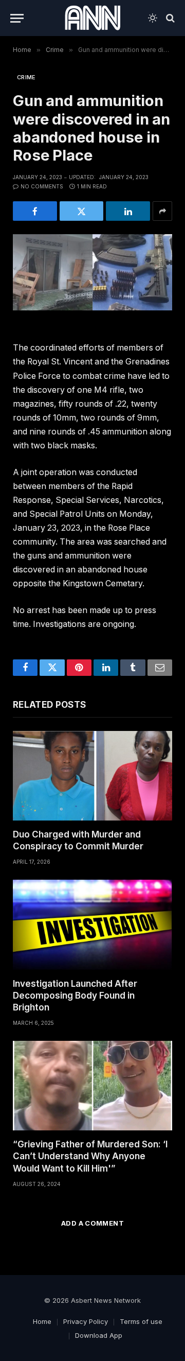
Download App (98, 1335)
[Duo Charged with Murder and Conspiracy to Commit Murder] (92, 776)
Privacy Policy (85, 1321)
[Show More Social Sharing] (162, 211)
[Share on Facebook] (35, 211)
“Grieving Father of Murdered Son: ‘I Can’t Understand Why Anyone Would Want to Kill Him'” (90, 1156)
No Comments (42, 186)
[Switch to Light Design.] (152, 18)
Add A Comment (92, 1223)
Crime (26, 77)
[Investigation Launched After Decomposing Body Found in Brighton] (92, 924)
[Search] (169, 18)
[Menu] (17, 18)
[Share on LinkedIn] (128, 211)
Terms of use (141, 1321)
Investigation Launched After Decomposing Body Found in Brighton (75, 996)
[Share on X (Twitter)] (82, 211)
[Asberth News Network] (92, 18)
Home (42, 1321)
